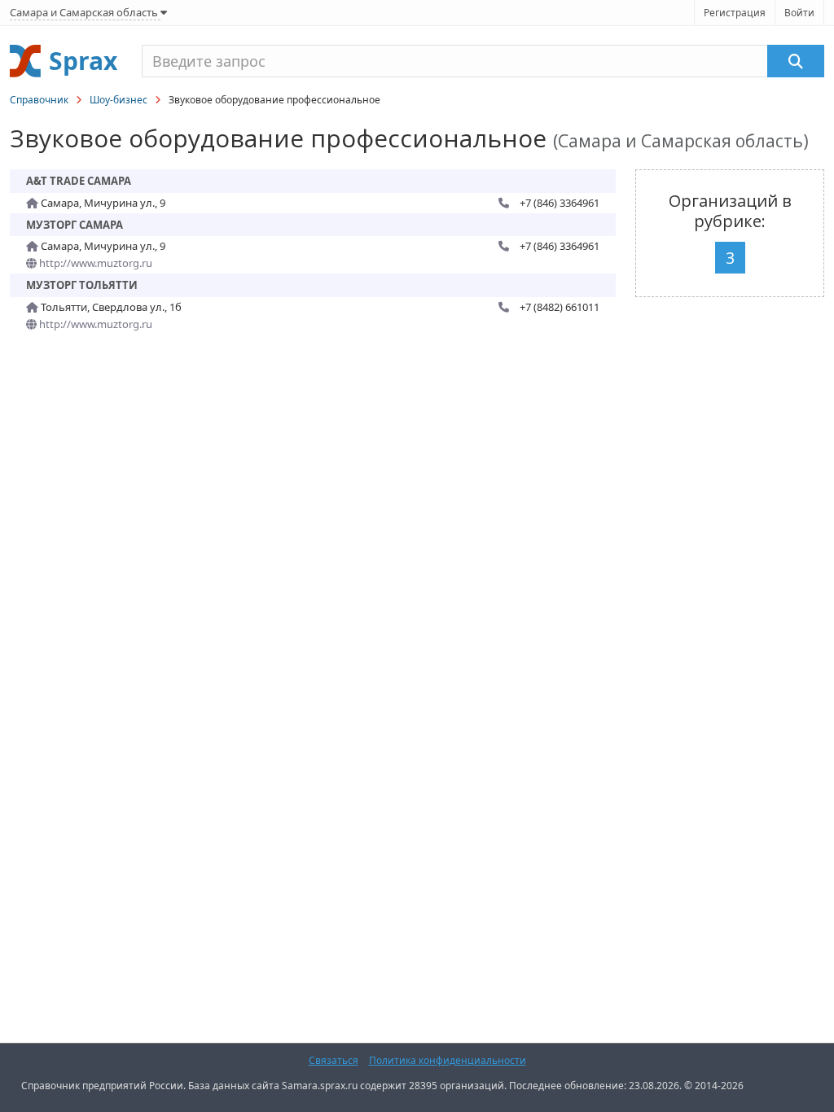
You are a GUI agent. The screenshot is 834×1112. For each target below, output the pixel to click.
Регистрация (735, 13)
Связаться (333, 1060)
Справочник (39, 100)
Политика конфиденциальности (447, 1060)
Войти (799, 13)
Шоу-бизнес (118, 100)
